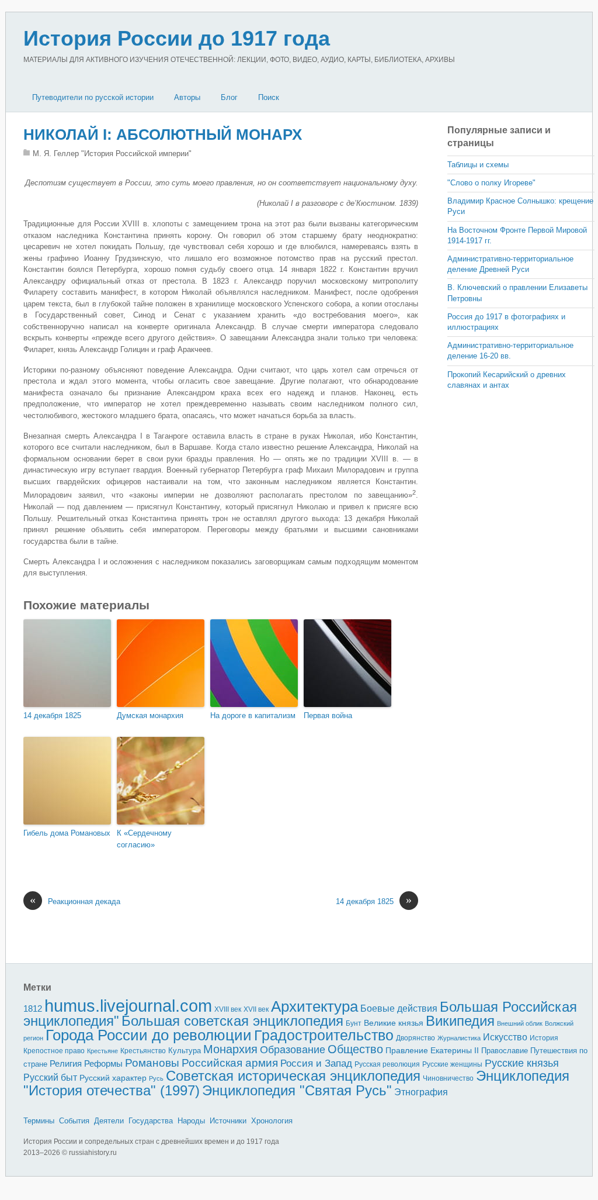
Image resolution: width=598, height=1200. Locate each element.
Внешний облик (520, 1023)
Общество (355, 1049)
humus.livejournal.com (128, 1005)
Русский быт (50, 1077)
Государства (150, 1120)
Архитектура (314, 1006)
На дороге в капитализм (252, 715)
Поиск (268, 97)
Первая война (328, 715)
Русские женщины (452, 1064)
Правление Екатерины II (432, 1050)
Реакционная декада (75, 901)
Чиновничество (448, 1078)
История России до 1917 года (176, 38)
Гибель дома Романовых (66, 833)
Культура (184, 1050)
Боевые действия (398, 1008)
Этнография (421, 1092)
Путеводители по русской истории (93, 97)
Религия (66, 1063)
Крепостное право (54, 1051)
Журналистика (459, 1038)
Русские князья (522, 1063)
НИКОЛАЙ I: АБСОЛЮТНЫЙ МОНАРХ (162, 134)
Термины (38, 1120)
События (74, 1120)
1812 (32, 1008)
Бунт (353, 1023)
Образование (292, 1050)
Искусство (505, 1037)
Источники (228, 1120)
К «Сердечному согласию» (144, 839)
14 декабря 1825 (52, 715)
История (544, 1038)
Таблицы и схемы (478, 164)
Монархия (230, 1049)
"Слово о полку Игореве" (491, 182)
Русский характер (113, 1078)
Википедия (460, 1021)
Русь (156, 1078)
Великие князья (393, 1023)
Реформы (103, 1063)
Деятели (109, 1120)
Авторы (187, 97)
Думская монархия (150, 715)
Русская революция (387, 1064)
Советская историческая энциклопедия (293, 1076)
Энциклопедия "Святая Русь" (297, 1090)
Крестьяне (102, 1050)
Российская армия (230, 1063)
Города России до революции (149, 1035)
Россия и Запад (316, 1063)
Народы (191, 1120)
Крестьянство (143, 1051)
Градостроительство (324, 1035)
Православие (504, 1050)
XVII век (256, 1009)
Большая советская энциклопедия (232, 1021)
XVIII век (227, 1009)
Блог (229, 97)
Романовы (152, 1063)
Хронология (272, 1120)
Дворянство (415, 1038)
